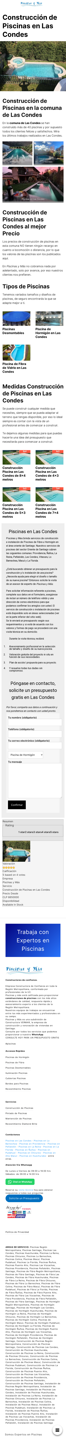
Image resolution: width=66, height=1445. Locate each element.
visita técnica (26, 1190)
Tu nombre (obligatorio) (22, 717)
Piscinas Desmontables (18, 1068)
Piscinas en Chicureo (29, 1152)
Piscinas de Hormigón (17, 1057)
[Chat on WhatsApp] (20, 1182)
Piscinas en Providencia (32, 1143)
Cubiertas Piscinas (16, 1078)
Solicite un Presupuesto (24, 1198)
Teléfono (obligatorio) (21, 729)
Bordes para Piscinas (17, 1083)
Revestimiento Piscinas (18, 1089)
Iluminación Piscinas (16, 1073)
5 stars (54, 832)
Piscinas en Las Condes (18, 1140)
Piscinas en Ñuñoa (25, 1150)
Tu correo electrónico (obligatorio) (29, 740)
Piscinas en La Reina (30, 1146)
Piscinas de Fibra (15, 1062)
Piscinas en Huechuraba (32, 1156)
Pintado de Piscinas (16, 1113)
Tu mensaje (15, 762)
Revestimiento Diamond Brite (21, 1124)
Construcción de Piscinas (19, 1108)
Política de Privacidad (17, 1232)
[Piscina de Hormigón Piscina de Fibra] (23, 755)
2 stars (29, 832)
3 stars (37, 832)
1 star (21, 832)
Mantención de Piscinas (19, 1118)
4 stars (46, 832)
